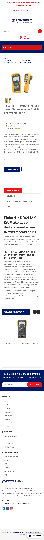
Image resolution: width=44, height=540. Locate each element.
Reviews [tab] (10, 196)
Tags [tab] (9, 207)
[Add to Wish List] (16, 36)
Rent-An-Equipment (11, 457)
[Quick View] (22, 329)
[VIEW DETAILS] (34, 346)
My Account (17, 10)
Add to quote (12, 169)
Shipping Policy (9, 447)
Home (6, 58)
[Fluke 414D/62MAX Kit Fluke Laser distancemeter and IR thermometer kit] (8, 100)
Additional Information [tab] (19, 201)
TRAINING (7, 427)
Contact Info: (7, 501)
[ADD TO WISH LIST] (23, 169)
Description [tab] (12, 190)
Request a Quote (9, 423)
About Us (7, 468)
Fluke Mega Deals (9, 471)
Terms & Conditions (10, 436)
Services (7, 412)
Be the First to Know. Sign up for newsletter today (22, 378)
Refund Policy (8, 443)
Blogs (5, 475)
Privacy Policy (8, 440)
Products (7, 408)
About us (7, 419)
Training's (7, 460)
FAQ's (5, 464)
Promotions (8, 416)
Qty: (5, 159)
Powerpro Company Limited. (25, 532)
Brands (6, 405)
